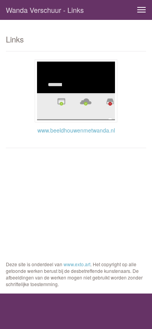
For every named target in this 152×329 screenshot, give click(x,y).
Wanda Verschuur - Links (45, 10)
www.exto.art (77, 264)
